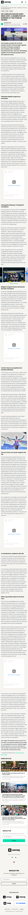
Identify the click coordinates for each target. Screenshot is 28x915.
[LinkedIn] (16, 857)
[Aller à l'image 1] (11, 283)
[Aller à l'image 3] (13, 283)
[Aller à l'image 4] (14, 283)
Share (25, 24)
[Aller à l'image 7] (17, 283)
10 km (3, 11)
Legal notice (7, 909)
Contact (22, 909)
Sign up (14, 840)
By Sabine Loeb (7, 22)
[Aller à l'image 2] (12, 283)
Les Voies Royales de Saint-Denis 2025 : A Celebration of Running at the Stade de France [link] (14, 8)
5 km (7, 11)
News (11, 11)
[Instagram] (12, 857)
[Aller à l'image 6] (16, 283)
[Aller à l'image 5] (15, 283)
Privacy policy (15, 909)
